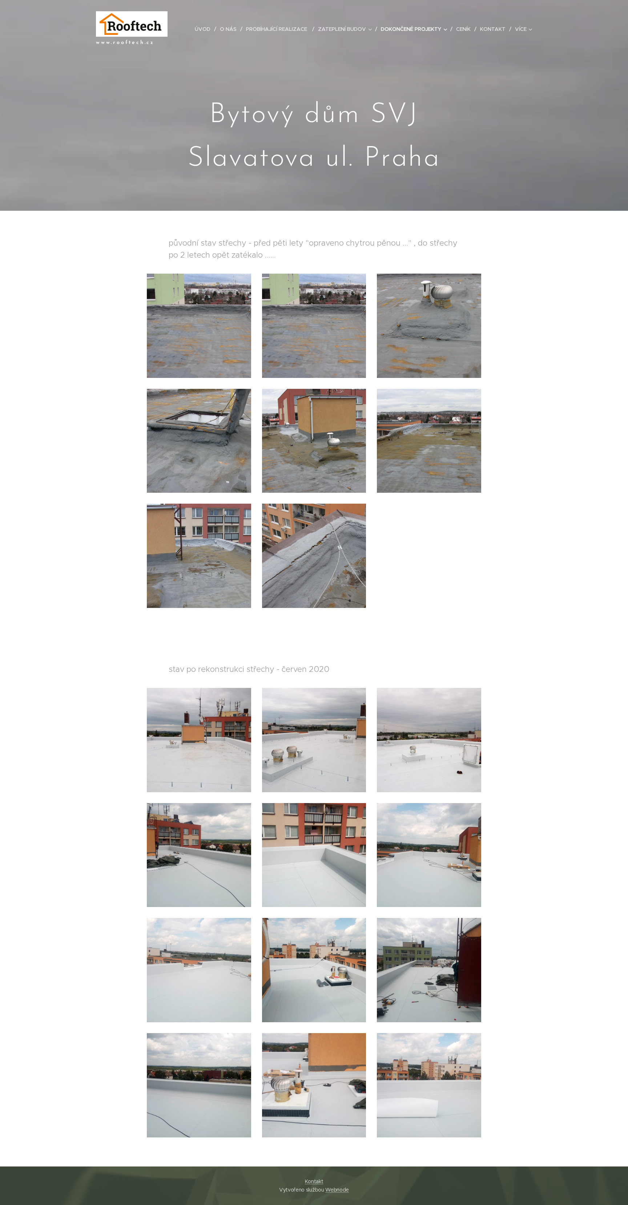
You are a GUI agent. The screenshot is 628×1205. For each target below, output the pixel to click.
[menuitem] (204, 29)
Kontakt (314, 1181)
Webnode (337, 1189)
